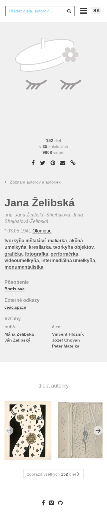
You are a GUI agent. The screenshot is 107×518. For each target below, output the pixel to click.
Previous (8, 430)
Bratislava (14, 288)
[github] (62, 503)
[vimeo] (53, 503)
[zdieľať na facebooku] (33, 162)
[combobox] (39, 11)
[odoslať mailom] (63, 163)
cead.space (15, 307)
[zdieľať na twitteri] (42, 162)
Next (98, 430)
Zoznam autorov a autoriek (35, 182)
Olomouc (41, 230)
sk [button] (96, 10)
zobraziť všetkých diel (52, 474)
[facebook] (45, 503)
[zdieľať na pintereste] (52, 162)
